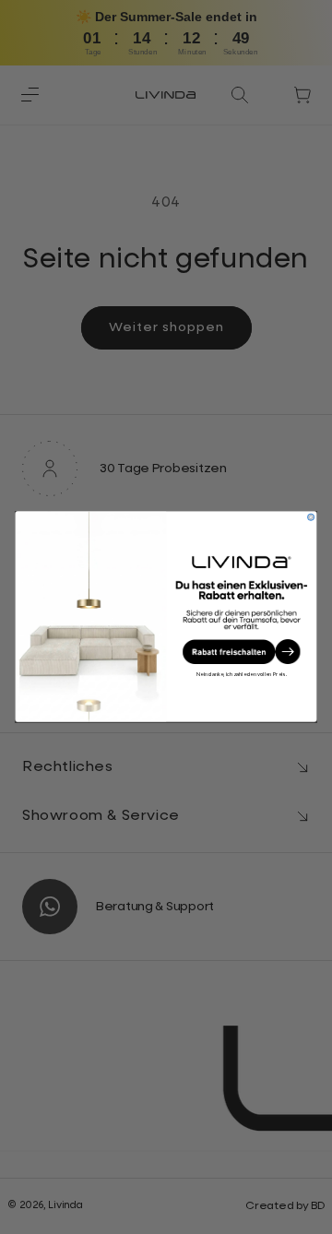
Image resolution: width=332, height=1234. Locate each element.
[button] (241, 651)
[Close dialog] (310, 518)
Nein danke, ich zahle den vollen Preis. (241, 674)
